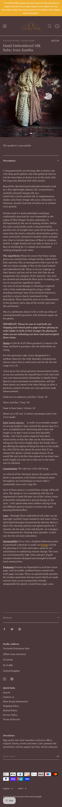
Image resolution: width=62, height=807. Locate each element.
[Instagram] (4, 678)
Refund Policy (10, 710)
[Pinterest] (11, 678)
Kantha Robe (27, 40)
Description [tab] (9, 160)
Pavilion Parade (11, 40)
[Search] (49, 26)
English (6, 788)
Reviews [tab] (7, 617)
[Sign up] (57, 756)
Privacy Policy (10, 714)
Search (6, 692)
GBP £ (20, 788)
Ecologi (44, 544)
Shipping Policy (11, 705)
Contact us (8, 696)
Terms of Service (11, 719)
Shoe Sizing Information (15, 701)
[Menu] (5, 26)
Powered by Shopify (33, 796)
